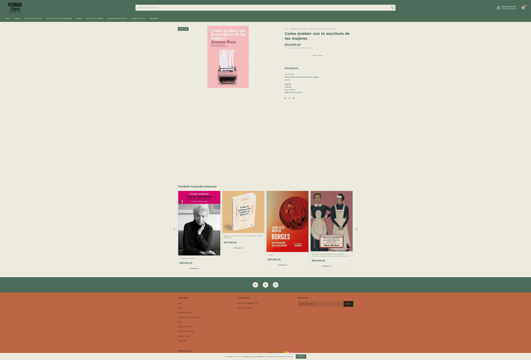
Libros (17, 19)
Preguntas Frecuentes (117, 19)
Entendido (301, 356)
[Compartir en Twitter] (289, 98)
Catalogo (292, 29)
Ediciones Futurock (33, 19)
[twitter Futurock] (275, 285)
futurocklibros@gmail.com (248, 303)
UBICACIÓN (153, 19)
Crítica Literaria (302, 29)
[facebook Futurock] (265, 285)
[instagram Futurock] (255, 285)
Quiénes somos (138, 19)
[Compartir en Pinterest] (293, 98)
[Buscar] (392, 7)
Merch (79, 19)
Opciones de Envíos (94, 19)
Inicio (8, 19)
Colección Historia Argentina (59, 19)
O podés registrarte (509, 9)
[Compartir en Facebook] (285, 98)
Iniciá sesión (511, 7)
